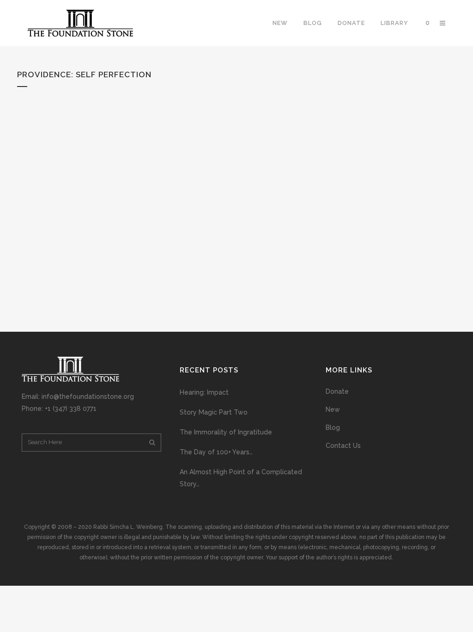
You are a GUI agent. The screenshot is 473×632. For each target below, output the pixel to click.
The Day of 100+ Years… (216, 452)
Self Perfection (114, 74)
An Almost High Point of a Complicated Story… (241, 478)
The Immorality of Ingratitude (226, 432)
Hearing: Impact (204, 392)
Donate (337, 391)
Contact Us (343, 445)
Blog (333, 427)
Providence (44, 74)
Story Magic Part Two (214, 412)
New (333, 409)
